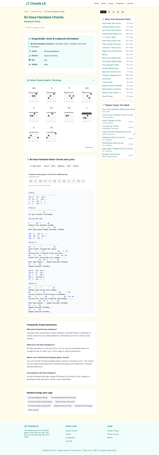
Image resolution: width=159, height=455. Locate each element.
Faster (75, 166)
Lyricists (130, 3)
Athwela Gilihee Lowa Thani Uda (112, 27)
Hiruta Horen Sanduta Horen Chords (117, 115)
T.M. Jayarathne (108, 117)
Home (96, 3)
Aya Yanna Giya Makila (111, 30)
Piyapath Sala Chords (111, 154)
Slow (53, 166)
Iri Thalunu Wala (109, 37)
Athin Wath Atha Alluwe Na (112, 23)
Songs (110, 3)
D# (64, 181)
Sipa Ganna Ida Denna (111, 72)
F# (78, 181)
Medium (61, 166)
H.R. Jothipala (107, 140)
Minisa (104, 54)
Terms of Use (112, 434)
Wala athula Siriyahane (111, 89)
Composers (120, 3)
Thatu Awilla (107, 82)
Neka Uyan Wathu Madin (112, 58)
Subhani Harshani (108, 134)
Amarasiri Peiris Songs (83, 406)
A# (40, 181)
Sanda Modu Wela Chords (113, 143)
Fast (68, 166)
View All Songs (107, 96)
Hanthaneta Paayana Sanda (112, 34)
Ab (31, 181)
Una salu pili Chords (110, 126)
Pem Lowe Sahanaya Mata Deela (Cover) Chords (122, 109)
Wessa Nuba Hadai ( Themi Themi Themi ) (112, 92)
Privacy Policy (113, 431)
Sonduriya (106, 79)
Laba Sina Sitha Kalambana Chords (116, 132)
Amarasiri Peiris (36, 11)
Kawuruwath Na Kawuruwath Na (112, 44)
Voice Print (106, 112)
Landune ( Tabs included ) (112, 47)
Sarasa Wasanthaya (110, 68)
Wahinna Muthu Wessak (112, 86)
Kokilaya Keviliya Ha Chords (113, 137)
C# (55, 181)
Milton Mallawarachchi (110, 156)
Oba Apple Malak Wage (111, 61)
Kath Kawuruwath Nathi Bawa (112, 41)
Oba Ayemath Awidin (110, 65)
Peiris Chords (33, 410)
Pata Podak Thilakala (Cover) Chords (117, 149)
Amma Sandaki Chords (111, 120)
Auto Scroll (37, 166)
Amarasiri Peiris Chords (62, 406)
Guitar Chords (71, 431)
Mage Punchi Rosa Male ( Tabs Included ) (112, 51)
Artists (103, 3)
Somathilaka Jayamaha (110, 128)
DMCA (110, 438)
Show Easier (89, 147)
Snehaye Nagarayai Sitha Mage (112, 75)
